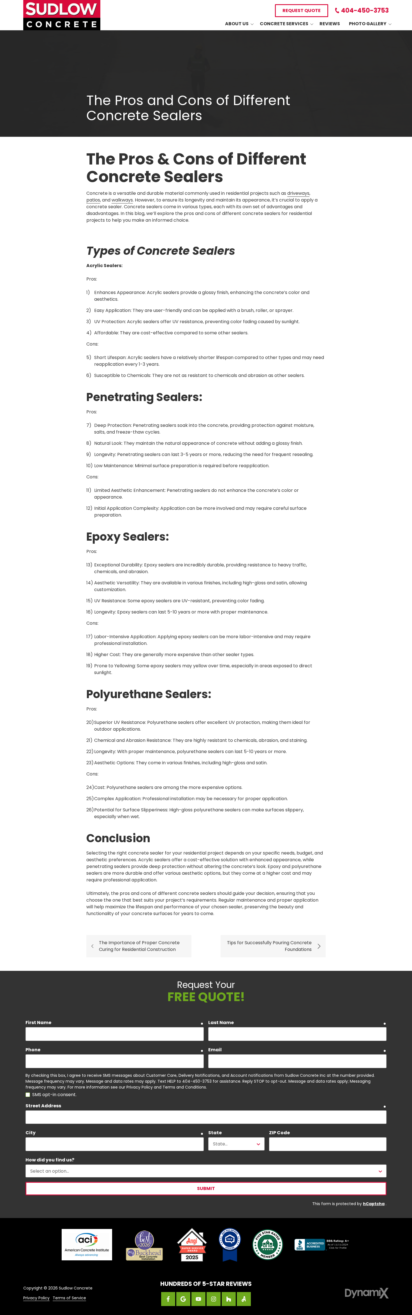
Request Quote (302, 10)
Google (183, 1299)
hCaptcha (374, 1204)
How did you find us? (50, 1160)
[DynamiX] (367, 1293)
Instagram (214, 1299)
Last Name (221, 1022)
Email (215, 1050)
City (31, 1132)
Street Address (43, 1106)
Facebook (168, 1299)
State (215, 1132)
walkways (122, 200)
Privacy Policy (36, 1298)
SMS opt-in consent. (54, 1094)
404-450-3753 (365, 11)
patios (93, 200)
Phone (33, 1050)
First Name (38, 1022)
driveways (298, 193)
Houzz (229, 1299)
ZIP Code (279, 1132)
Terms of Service (69, 1298)
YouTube (198, 1299)
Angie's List (244, 1299)
